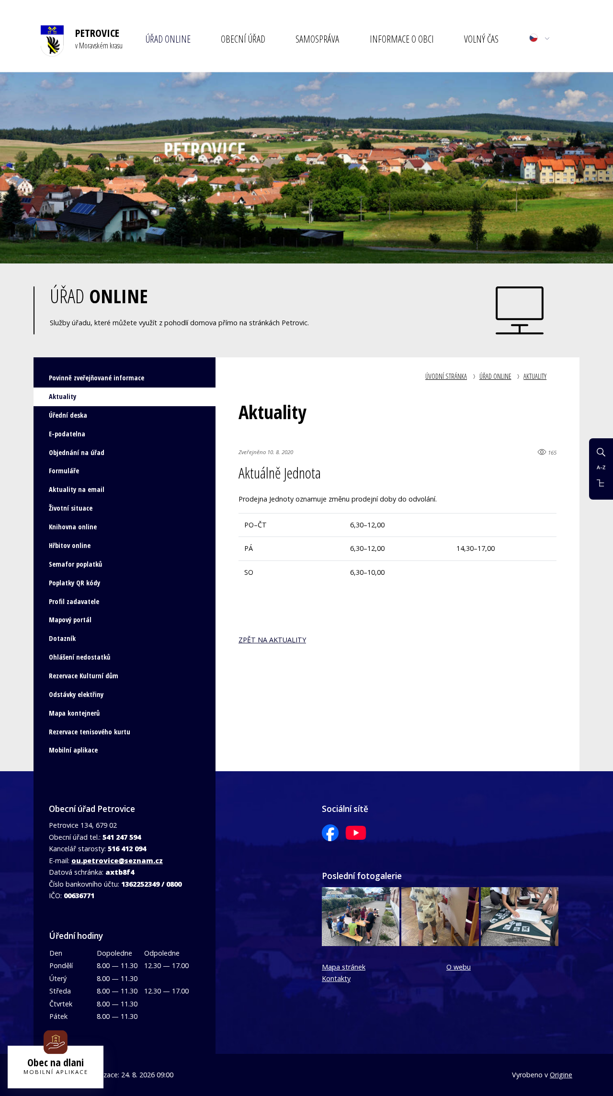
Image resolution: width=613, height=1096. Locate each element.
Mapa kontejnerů (74, 713)
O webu (458, 966)
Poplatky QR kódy (74, 582)
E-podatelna (67, 433)
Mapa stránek (343, 966)
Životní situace (70, 508)
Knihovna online (73, 526)
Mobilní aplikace (73, 749)
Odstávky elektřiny (76, 694)
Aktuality (534, 376)
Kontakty (336, 978)
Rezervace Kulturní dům (83, 675)
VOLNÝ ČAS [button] (481, 39)
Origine (561, 1074)
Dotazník (62, 638)
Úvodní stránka (446, 376)
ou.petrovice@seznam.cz (117, 860)
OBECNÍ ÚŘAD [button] (243, 39)
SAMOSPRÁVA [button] (317, 39)
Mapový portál (70, 619)
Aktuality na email (76, 489)
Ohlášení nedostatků (79, 657)
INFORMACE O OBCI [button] (402, 39)
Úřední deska (68, 415)
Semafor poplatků (75, 564)
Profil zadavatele (74, 601)
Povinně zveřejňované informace (96, 377)
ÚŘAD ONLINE (495, 376)
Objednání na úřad (76, 452)
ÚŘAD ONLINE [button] (168, 39)
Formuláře (64, 470)
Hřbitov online (70, 545)
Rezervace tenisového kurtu (89, 731)
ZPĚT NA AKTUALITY (272, 639)
